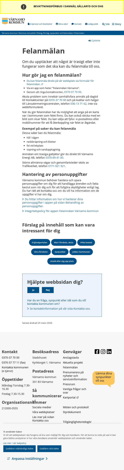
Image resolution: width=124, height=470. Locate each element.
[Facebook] (97, 351)
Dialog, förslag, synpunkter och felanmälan (55, 33)
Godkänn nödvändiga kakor (19, 448)
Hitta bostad (86, 242)
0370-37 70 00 (72, 92)
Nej (48, 289)
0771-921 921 (56, 166)
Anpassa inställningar (28, 458)
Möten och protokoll (76, 407)
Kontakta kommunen (15, 367)
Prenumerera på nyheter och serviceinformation (75, 375)
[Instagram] (103, 351)
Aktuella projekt (73, 362)
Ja (33, 289)
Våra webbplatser (43, 412)
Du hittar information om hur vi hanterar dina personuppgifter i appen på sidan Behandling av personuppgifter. (53, 202)
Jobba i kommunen (81, 251)
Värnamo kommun (9, 33)
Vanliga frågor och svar (75, 390)
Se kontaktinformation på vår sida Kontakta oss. (60, 308)
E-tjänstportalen (39, 242)
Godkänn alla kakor (49, 448)
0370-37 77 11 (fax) (13, 362)
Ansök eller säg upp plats (62, 261)
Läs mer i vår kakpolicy (14, 443)
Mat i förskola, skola (63, 242)
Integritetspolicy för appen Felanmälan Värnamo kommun (62, 211)
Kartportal (71, 397)
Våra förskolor (41, 251)
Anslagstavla (71, 357)
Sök (107, 24)
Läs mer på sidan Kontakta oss (43, 418)
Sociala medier (41, 407)
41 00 (59, 157)
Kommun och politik (27, 33)
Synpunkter (60, 251)
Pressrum (69, 384)
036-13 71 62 (78, 103)
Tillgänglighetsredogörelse (77, 423)
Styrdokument (72, 412)
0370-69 (51, 157)
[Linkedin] (109, 351)
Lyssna (95, 40)
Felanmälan (70, 367)
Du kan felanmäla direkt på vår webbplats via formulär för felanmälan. (61, 82)
